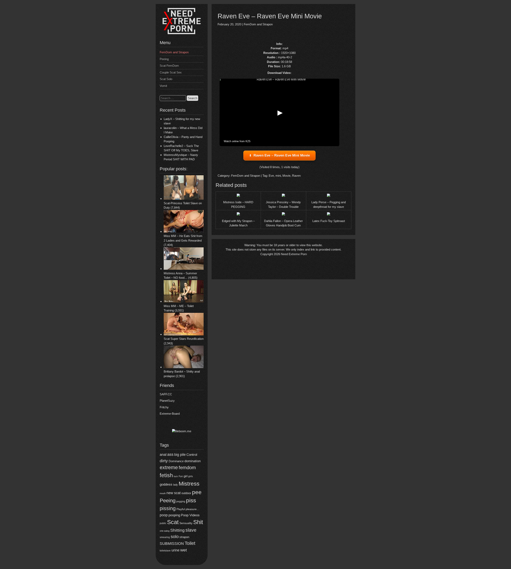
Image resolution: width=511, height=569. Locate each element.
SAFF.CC (166, 394)
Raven (296, 175)
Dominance (176, 461)
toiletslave (165, 550)
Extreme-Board (170, 413)
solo (175, 536)
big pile (180, 454)
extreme (169, 467)
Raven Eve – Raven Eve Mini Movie (282, 155)
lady (175, 484)
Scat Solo (166, 79)
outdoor (186, 493)
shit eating (164, 531)
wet (183, 550)
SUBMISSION (172, 543)
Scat (173, 522)
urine (175, 550)
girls (190, 476)
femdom (187, 467)
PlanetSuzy (167, 400)
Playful (180, 509)
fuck (176, 476)
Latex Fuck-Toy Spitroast (328, 221)
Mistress (189, 484)
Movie (286, 175)
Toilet (190, 543)
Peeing (164, 59)
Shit (198, 522)
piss (191, 500)
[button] (279, 112)
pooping (174, 515)
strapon (184, 537)
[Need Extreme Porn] (181, 33)
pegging (180, 501)
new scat (173, 493)
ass (170, 454)
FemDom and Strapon (174, 52)
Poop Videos (190, 515)
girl (185, 476)
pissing (168, 508)
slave (190, 530)
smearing (165, 537)
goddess (166, 484)
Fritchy (164, 407)
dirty (164, 460)
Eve (271, 175)
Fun (181, 476)
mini (278, 175)
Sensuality (185, 523)
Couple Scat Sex (171, 72)
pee (197, 492)
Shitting (177, 530)
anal (163, 455)
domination (192, 461)
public (163, 523)
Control (191, 455)
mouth (163, 493)
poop (164, 515)
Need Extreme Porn (294, 254)
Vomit (163, 85)
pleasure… (192, 509)
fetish (166, 475)
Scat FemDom (169, 65)
